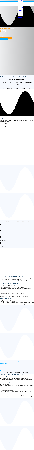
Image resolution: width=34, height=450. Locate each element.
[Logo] (8, 9)
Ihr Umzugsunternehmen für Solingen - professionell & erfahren (14, 76)
